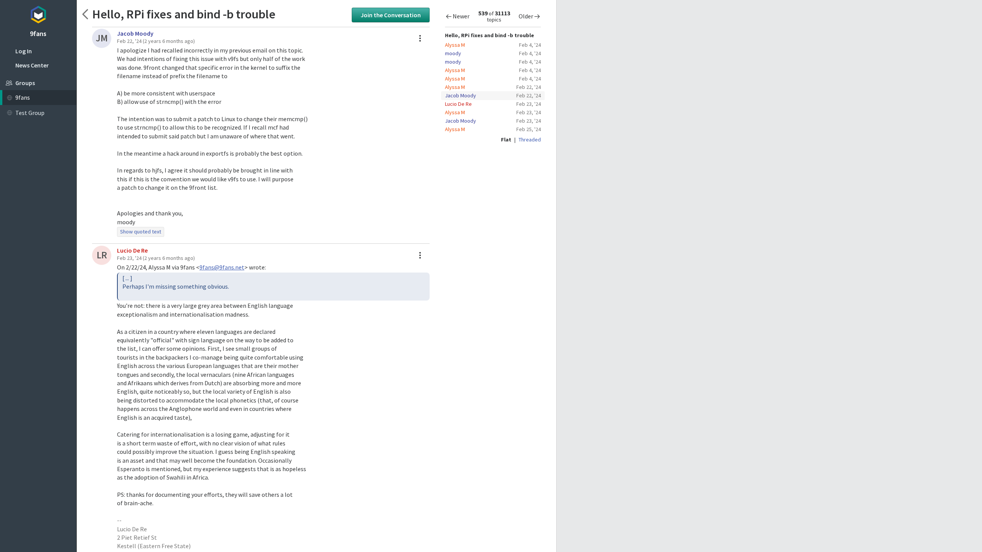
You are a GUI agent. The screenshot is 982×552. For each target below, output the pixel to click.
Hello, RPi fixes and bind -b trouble (183, 14)
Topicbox (38, 13)
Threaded (530, 139)
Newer (461, 16)
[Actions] (420, 38)
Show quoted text (140, 231)
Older (526, 16)
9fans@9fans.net (221, 267)
